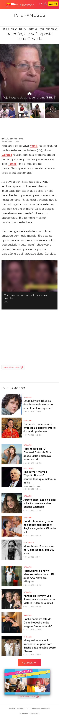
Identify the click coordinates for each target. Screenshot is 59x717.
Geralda (7, 154)
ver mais (27, 663)
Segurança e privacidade (29, 713)
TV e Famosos (30, 15)
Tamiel (12, 163)
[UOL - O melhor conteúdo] (11, 4)
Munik (34, 145)
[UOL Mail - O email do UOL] (41, 4)
